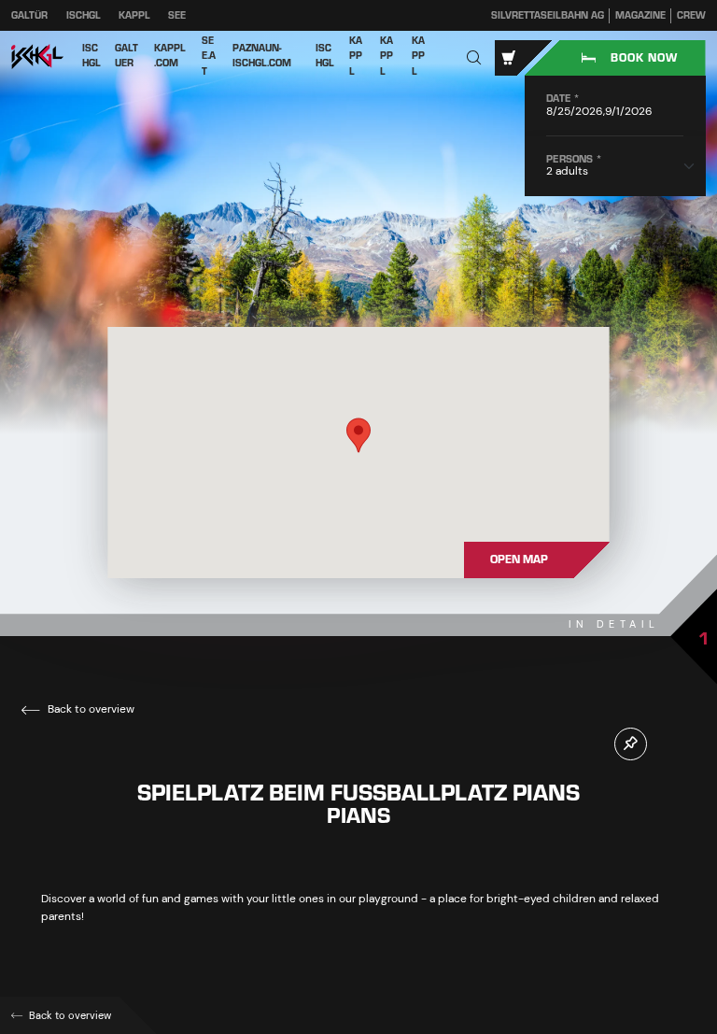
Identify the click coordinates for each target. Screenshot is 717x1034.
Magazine (640, 15)
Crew (691, 15)
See (177, 15)
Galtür (29, 15)
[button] (474, 58)
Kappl (134, 15)
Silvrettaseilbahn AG (547, 15)
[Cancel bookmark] (630, 744)
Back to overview (89, 708)
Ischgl (83, 15)
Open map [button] (519, 559)
